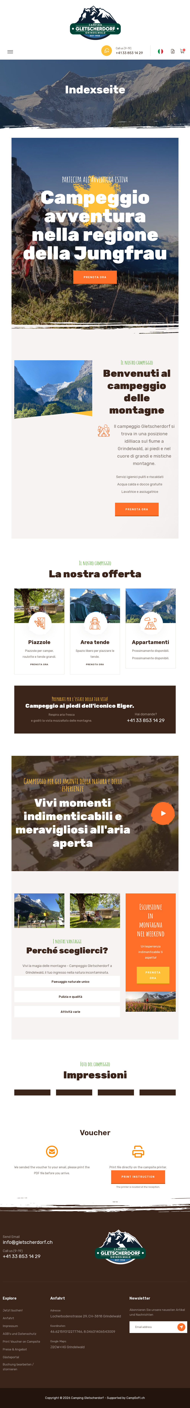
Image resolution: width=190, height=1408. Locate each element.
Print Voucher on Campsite (21, 1341)
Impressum (10, 1326)
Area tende (95, 642)
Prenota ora (95, 258)
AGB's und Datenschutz (19, 1334)
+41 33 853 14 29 (129, 53)
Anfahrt (8, 1318)
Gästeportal (11, 1357)
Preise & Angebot (15, 1349)
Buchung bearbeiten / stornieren (18, 1367)
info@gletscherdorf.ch (28, 1242)
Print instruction (138, 1176)
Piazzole (39, 642)
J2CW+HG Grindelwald (67, 1347)
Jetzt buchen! (13, 1310)
